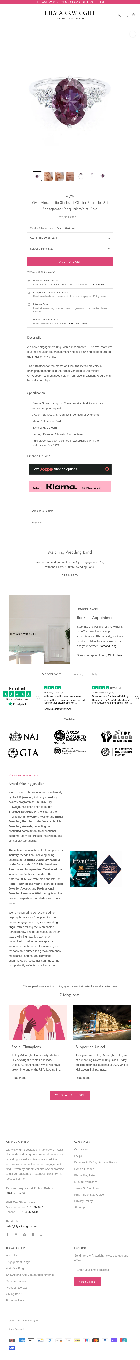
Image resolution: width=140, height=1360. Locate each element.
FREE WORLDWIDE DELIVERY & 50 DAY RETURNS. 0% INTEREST (70, 2)
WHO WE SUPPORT (70, 1095)
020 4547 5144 (29, 1212)
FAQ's (78, 1156)
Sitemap (79, 1207)
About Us (12, 1255)
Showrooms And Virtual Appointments (30, 1274)
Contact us (81, 1149)
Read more (19, 1077)
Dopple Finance (84, 1169)
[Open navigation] (7, 15)
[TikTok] (41, 1234)
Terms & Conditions (86, 1188)
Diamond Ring (107, 646)
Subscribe (87, 1282)
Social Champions (26, 1046)
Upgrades (36, 522)
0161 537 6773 (15, 1193)
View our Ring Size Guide (74, 323)
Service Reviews (16, 1281)
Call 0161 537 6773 (95, 284)
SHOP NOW (70, 575)
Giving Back (14, 1294)
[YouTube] (33, 1234)
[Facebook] (7, 1234)
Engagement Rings (18, 1262)
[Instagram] (16, 1234)
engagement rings (29, 922)
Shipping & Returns (42, 511)
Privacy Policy (83, 1201)
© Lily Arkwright (16, 1328)
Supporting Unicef (90, 1046)
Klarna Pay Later (85, 1175)
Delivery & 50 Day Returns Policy (95, 1162)
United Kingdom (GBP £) (22, 1320)
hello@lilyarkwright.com (21, 1226)
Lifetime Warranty (85, 1181)
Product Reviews (17, 1287)
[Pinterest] (24, 1234)
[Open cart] (133, 15)
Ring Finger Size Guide (89, 1194)
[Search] (126, 14)
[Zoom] (133, 34)
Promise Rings (15, 1300)
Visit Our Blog (15, 1268)
